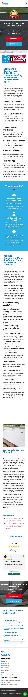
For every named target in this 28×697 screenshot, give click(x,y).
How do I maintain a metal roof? (13, 643)
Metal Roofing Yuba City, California (15, 523)
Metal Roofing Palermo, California (14, 525)
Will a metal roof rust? (11, 632)
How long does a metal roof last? (13, 623)
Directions (21, 693)
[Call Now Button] (25, 694)
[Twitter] (4, 655)
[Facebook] (2, 655)
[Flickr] (9, 655)
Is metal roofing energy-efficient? (14, 625)
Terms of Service (4, 693)
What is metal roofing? (11, 620)
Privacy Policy (11, 693)
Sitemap (16, 693)
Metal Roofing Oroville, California (14, 518)
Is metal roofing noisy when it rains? (12, 635)
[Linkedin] (6, 655)
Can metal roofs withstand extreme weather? (14, 629)
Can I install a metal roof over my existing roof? (13, 639)
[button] (26, 3)
